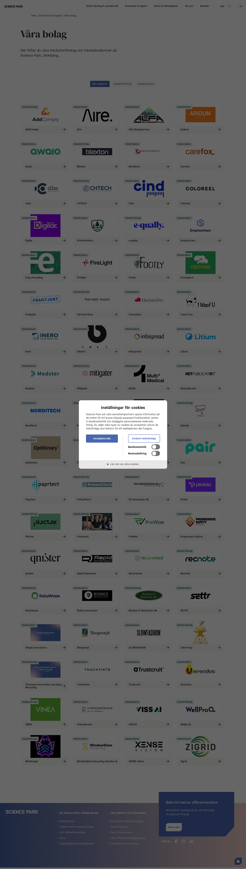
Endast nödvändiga (144, 438)
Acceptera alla (102, 438)
